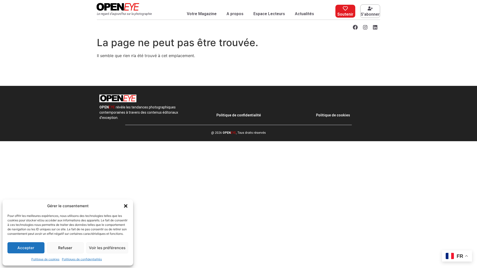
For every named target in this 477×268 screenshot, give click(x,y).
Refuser (65, 247)
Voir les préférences (107, 247)
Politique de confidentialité (238, 115)
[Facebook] (355, 27)
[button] (125, 205)
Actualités (304, 13)
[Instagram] (365, 27)
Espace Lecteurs (269, 13)
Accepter (25, 247)
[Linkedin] (375, 27)
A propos (235, 13)
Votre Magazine (202, 13)
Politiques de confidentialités (82, 259)
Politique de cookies (45, 259)
